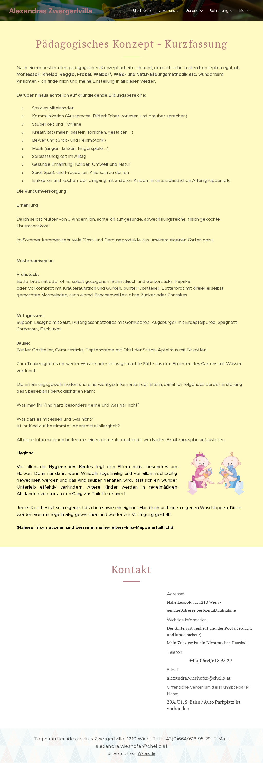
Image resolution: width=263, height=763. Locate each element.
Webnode (146, 753)
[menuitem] (143, 10)
